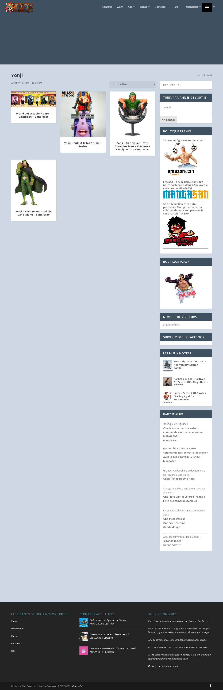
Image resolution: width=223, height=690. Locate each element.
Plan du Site (78, 686)
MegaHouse (17, 628)
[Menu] (207, 7)
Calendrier (107, 6)
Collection (109, 623)
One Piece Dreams (174, 523)
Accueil (201, 75)
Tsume (14, 621)
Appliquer (168, 119)
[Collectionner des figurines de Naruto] (83, 622)
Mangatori (169, 461)
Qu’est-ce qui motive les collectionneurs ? (109, 634)
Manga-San (170, 440)
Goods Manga (171, 527)
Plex (13, 650)
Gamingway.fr (172, 545)
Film (176, 6)
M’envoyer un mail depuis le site (163, 666)
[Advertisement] (111, 40)
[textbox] (189, 107)
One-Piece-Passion (174, 518)
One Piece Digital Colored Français (184, 496)
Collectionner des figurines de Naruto (108, 620)
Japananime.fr (172, 540)
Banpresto (16, 643)
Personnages (192, 6)
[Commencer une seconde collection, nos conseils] (83, 650)
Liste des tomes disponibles (180, 501)
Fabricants (160, 6)
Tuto (130, 6)
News (119, 6)
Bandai (14, 636)
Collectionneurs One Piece (179, 478)
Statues (143, 6)
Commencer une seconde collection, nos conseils (113, 648)
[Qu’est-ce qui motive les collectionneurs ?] (83, 636)
